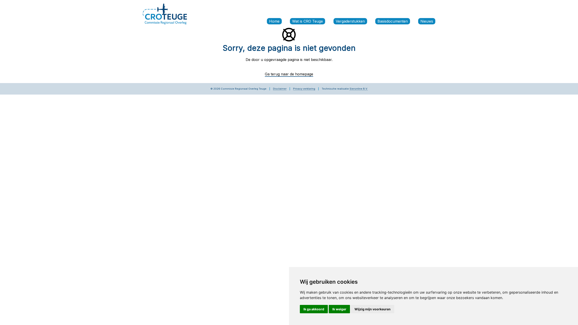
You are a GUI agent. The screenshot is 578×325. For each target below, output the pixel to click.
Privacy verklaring (304, 88)
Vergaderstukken (350, 21)
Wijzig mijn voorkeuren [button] (372, 309)
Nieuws (426, 21)
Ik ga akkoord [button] (313, 309)
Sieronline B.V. (359, 88)
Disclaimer (280, 88)
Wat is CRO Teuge (307, 21)
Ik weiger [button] (339, 309)
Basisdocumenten (393, 21)
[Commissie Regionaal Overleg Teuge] (165, 13)
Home (274, 21)
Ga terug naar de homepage (289, 74)
